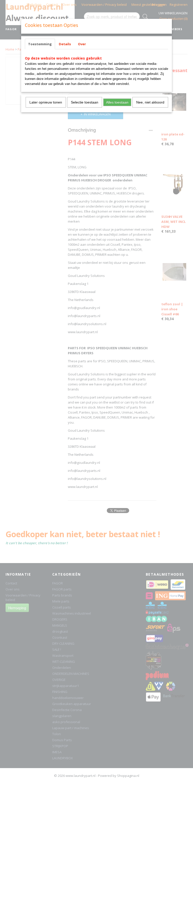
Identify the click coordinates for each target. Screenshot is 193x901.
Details (65, 44)
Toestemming (40, 44)
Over (82, 44)
